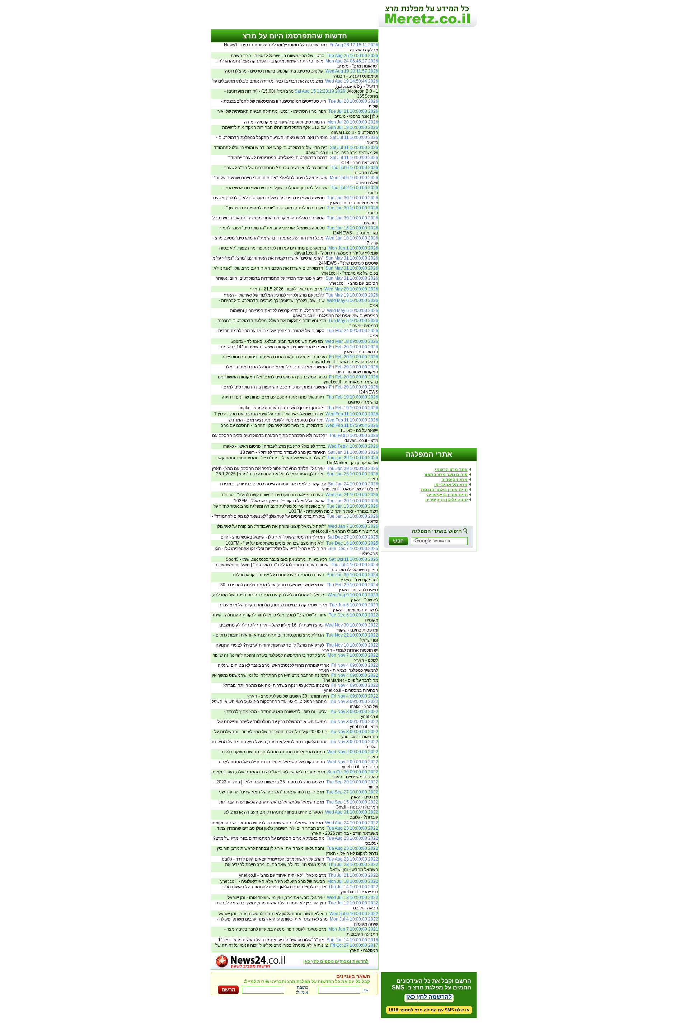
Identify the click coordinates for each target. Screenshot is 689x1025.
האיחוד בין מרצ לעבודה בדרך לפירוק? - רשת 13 (309, 452)
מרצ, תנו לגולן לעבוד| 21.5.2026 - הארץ (314, 289)
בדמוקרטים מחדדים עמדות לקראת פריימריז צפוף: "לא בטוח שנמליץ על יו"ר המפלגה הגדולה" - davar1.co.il (298, 251)
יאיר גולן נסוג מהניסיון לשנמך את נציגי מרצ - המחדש (303, 420)
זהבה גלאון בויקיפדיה (446, 499)
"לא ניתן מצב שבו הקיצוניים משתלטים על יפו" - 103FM (302, 543)
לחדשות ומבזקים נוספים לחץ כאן (336, 961)
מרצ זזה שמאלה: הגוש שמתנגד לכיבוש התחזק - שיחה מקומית (294, 822)
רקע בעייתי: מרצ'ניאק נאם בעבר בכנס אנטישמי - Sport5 (302, 559)
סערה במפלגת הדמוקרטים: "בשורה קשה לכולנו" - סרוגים (300, 494)
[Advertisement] (295, 16)
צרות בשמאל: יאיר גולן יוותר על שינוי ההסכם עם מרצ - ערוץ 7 (296, 413)
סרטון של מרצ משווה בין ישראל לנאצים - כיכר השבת (304, 55)
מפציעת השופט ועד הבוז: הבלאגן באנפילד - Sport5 (304, 341)
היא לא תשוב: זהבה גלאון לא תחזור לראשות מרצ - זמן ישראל (298, 913)
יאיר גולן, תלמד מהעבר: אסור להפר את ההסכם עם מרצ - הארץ (295, 468)
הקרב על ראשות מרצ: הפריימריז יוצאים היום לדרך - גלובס (300, 859)
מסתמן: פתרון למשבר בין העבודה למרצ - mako (309, 407)
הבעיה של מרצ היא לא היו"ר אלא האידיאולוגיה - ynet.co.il (299, 881)
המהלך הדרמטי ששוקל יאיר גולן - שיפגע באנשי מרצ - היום (299, 537)
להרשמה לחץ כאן (429, 997)
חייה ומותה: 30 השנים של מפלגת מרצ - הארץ (312, 696)
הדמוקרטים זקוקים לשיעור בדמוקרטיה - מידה (311, 122)
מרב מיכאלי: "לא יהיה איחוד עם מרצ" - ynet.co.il (308, 875)
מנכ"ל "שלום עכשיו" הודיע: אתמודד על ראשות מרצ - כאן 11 (298, 939)
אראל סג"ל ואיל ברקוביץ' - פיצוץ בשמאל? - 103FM (306, 500)
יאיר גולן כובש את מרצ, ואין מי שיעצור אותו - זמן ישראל (303, 897)
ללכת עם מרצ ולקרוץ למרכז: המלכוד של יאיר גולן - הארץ (301, 295)
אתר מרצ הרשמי (451, 469)
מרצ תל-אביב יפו (451, 484)
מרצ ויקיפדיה (454, 479)
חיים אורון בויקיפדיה (447, 494)
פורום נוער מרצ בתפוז (446, 474)
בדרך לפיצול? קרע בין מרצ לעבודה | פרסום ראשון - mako (300, 446)
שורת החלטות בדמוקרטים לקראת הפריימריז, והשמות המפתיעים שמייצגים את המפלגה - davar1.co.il (304, 313)
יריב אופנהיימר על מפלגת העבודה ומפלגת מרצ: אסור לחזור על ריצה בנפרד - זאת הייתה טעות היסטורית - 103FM (296, 509)
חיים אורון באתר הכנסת (444, 489)
